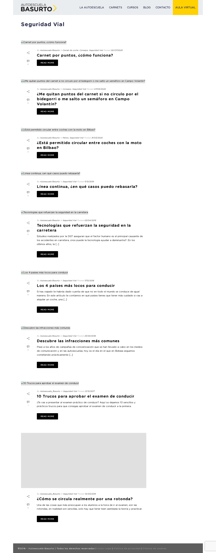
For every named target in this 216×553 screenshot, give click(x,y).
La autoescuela (92, 7)
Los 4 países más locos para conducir (76, 286)
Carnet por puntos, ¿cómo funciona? (75, 55)
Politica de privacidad (127, 548)
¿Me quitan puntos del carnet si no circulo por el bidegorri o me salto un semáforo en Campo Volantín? (87, 99)
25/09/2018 (90, 336)
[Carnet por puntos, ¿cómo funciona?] (83, 42)
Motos (65, 138)
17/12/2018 (89, 281)
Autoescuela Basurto (50, 50)
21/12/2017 (90, 391)
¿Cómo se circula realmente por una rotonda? (85, 499)
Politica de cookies (155, 548)
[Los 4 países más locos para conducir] (83, 273)
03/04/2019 (90, 220)
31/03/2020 (97, 138)
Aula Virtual (185, 7)
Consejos (83, 50)
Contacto (163, 7)
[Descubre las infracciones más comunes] (83, 328)
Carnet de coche (70, 50)
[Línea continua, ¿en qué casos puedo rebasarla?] (83, 174)
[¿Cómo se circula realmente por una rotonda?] (83, 460)
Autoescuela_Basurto (50, 391)
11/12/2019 (89, 182)
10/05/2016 (90, 494)
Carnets (115, 7)
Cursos (132, 7)
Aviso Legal (104, 548)
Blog (147, 7)
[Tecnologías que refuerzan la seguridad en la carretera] (83, 213)
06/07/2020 (117, 50)
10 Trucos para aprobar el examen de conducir (85, 396)
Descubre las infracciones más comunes (78, 341)
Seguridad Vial (96, 50)
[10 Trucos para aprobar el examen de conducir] (83, 383)
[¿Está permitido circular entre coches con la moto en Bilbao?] (83, 130)
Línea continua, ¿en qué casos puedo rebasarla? (87, 187)
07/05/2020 (100, 89)
